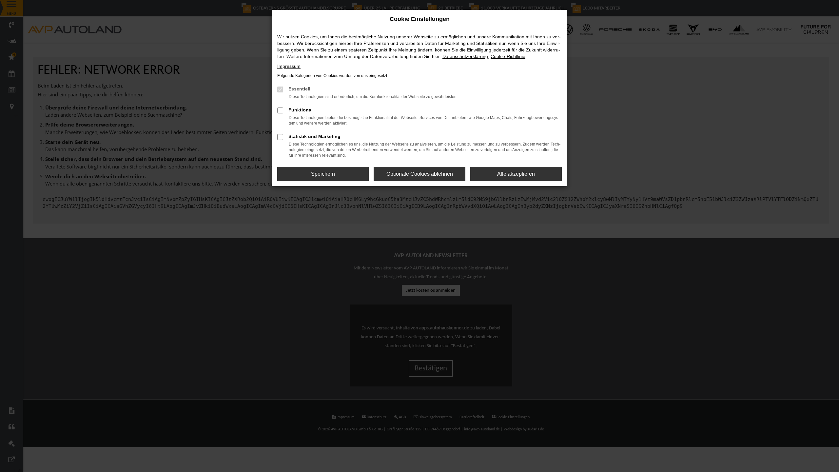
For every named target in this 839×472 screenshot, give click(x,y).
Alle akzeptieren (516, 174)
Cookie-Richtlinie (508, 56)
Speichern (323, 174)
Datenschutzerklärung (465, 56)
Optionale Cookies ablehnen (419, 174)
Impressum (289, 66)
